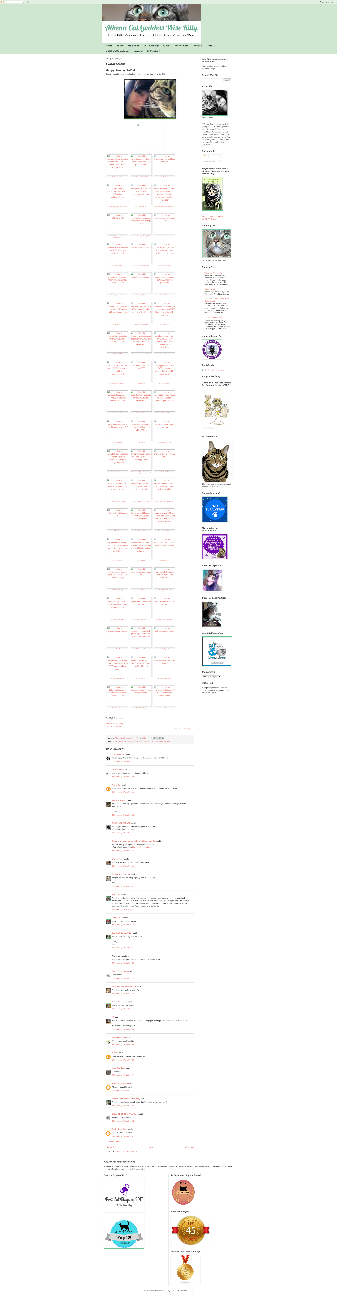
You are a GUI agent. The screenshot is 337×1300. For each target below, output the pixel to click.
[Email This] (153, 738)
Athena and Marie (119, 741)
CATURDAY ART (151, 45)
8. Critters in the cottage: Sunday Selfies (140, 236)
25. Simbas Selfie (117, 413)
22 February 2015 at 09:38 (123, 761)
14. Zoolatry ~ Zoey (141, 295)
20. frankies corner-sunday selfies (140, 354)
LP (113, 1017)
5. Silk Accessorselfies (140, 206)
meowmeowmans (119, 800)
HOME (109, 45)
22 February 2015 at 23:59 (123, 1009)
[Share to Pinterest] (163, 738)
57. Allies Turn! (164, 708)
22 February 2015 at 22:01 (123, 978)
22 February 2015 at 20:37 (123, 948)
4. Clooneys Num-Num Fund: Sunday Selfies (117, 207)
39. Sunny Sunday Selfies (164, 531)
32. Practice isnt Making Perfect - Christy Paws (140, 472)
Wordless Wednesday (213, 273)
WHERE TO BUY (209, 219)
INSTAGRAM (181, 45)
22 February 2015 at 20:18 (123, 886)
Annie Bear (117, 785)
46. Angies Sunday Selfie (117, 619)
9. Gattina (164, 236)
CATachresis (117, 769)
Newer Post (111, 1147)
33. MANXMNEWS (164, 472)
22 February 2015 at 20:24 (123, 925)
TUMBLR (210, 45)
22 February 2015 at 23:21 (123, 993)
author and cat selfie (135, 741)
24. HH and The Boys (164, 383)
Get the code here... (114, 726)
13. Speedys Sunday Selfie (117, 295)
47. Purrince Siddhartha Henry (140, 619)
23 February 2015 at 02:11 (123, 1060)
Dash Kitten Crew (119, 1129)
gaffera (173, 1291)
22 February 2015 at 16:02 (123, 833)
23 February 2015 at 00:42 (123, 1029)
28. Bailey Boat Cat (117, 442)
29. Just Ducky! (141, 442)
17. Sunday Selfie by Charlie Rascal (141, 324)
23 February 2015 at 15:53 (123, 1090)
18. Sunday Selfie (164, 324)
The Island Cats (119, 1037)
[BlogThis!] (155, 738)
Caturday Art (209, 289)
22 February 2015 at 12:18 (123, 776)
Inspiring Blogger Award (214, 317)
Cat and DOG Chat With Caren (125, 1114)
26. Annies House (140, 413)
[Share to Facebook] (160, 738)
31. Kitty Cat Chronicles (117, 472)
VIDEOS (167, 45)
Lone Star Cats (118, 1068)
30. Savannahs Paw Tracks (164, 442)
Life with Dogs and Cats (142, 847)
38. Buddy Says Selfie (140, 531)
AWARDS (138, 51)
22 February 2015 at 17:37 (123, 866)
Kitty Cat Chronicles (121, 1083)
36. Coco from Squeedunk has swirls (164, 501)
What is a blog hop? (114, 723)
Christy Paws (117, 859)
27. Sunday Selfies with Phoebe (164, 413)
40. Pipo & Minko (117, 560)
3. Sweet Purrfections (164, 177)
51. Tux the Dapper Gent (164, 649)
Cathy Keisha (118, 918)
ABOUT (120, 45)
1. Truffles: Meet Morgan (117, 177)
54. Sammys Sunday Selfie (164, 678)
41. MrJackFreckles (140, 560)
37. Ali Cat (117, 531)
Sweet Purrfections (120, 971)
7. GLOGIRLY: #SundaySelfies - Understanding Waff (117, 236)
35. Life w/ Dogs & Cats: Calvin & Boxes (140, 501)
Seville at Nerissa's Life (122, 933)
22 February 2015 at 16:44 (123, 851)
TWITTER (197, 45)
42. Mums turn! (164, 560)
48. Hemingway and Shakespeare (164, 619)
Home (150, 1147)
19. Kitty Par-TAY (117, 354)
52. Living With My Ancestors (117, 678)
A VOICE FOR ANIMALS (118, 51)
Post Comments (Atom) (127, 1151)
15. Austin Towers (164, 295)
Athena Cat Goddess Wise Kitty (126, 1099)
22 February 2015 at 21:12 (123, 963)
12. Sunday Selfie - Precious (164, 265)
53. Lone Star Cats (140, 678)
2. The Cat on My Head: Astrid (140, 177)
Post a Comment (116, 1141)
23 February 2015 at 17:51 (123, 1106)
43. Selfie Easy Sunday (117, 590)
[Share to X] (158, 738)
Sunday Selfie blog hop (161, 741)
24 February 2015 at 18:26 (123, 1136)
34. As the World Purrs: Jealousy (117, 501)
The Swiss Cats (119, 754)
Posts (207, 156)
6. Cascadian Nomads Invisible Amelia (164, 206)
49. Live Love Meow (117, 649)
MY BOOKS (133, 45)
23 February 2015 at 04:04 (123, 1075)
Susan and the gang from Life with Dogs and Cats (134, 841)
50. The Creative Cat (140, 649)
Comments (210, 161)
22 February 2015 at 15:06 (123, 815)
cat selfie (147, 741)
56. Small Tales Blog (140, 708)
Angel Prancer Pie (120, 1002)
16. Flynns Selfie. (117, 324)
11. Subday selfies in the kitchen (140, 265)
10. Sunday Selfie (117, 265)
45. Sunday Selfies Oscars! (164, 590)
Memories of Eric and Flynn (124, 986)
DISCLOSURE (153, 51)
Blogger (191, 1291)
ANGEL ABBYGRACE (121, 823)
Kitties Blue (117, 895)
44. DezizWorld (141, 590)
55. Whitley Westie (117, 708)
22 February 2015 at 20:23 (123, 909)
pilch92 (115, 1053)
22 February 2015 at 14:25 (123, 792)
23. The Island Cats (140, 383)
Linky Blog (186, 729)
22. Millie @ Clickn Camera (117, 383)
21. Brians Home (164, 354)
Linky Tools (177, 729)
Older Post (189, 1147)
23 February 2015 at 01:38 (123, 1044)
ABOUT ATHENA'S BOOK (212, 216)
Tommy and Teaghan (121, 874)
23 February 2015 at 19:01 (123, 1121)
